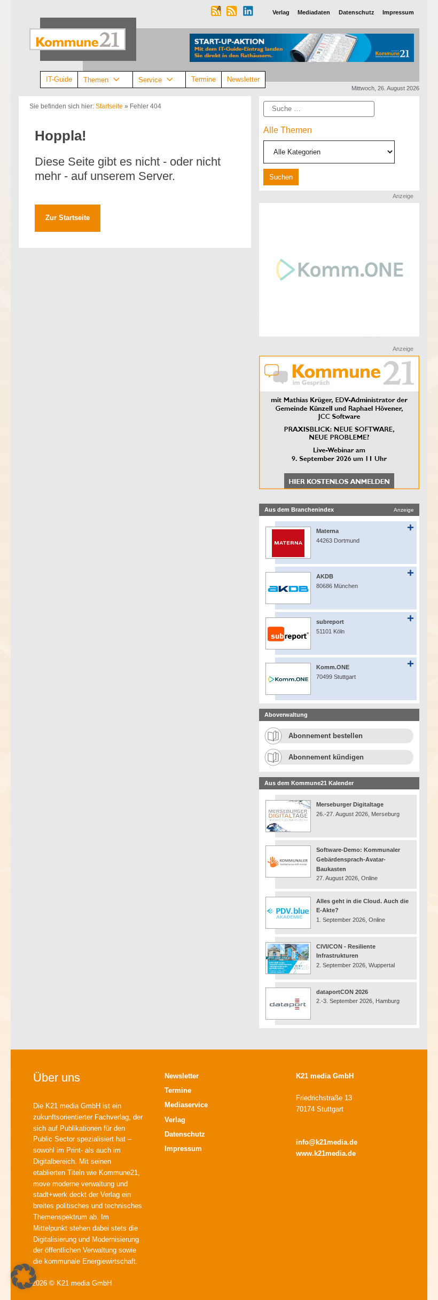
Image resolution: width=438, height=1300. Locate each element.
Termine (203, 79)
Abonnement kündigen (326, 757)
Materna (327, 531)
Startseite (109, 106)
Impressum (183, 1149)
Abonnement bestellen (325, 736)
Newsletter (243, 79)
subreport (330, 621)
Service (150, 79)
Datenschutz (185, 1134)
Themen (95, 79)
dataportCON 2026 (342, 992)
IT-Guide (59, 79)
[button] (23, 1276)
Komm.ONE (332, 667)
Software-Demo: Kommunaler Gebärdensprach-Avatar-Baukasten (358, 859)
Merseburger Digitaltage (350, 804)
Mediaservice (186, 1105)
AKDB (324, 576)
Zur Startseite (67, 218)
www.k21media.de (326, 1153)
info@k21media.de (326, 1142)
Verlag (175, 1120)
